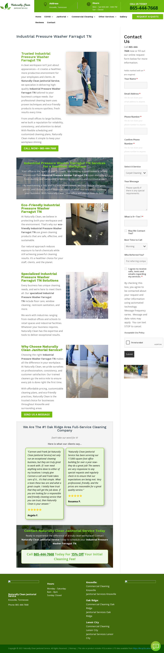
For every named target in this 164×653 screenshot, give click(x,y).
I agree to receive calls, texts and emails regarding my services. (137, 273)
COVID (47, 17)
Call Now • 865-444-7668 (40, 148)
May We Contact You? (136, 232)
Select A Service (132, 166)
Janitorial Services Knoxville (101, 594)
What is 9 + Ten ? (133, 216)
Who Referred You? (134, 254)
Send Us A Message (37, 414)
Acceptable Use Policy (134, 333)
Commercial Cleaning (82, 17)
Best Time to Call (133, 239)
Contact (51, 23)
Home (38, 17)
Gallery (123, 17)
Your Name (131, 78)
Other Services (106, 17)
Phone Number (132, 116)
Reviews (39, 23)
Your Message (131, 181)
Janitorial (61, 17)
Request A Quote (148, 16)
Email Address (132, 93)
